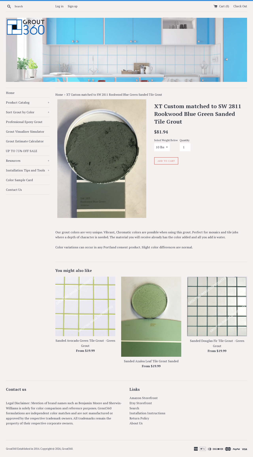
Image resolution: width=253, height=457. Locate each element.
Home (10, 93)
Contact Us (14, 189)
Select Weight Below (166, 140)
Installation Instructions (147, 413)
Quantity (184, 140)
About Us (136, 423)
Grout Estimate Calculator (25, 141)
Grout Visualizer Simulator (25, 131)
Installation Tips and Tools (27, 170)
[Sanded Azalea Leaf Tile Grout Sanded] (151, 317)
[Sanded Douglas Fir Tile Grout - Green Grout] (217, 306)
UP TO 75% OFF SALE (21, 151)
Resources (27, 160)
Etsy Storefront (140, 403)
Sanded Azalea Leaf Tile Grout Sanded (151, 361)
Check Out (240, 6)
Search (134, 408)
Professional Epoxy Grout (24, 122)
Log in (59, 6)
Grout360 (67, 448)
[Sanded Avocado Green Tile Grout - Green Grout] (85, 306)
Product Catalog (27, 102)
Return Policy (139, 418)
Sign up (72, 6)
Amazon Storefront (143, 398)
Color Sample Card (19, 180)
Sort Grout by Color (27, 112)
